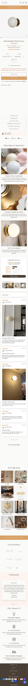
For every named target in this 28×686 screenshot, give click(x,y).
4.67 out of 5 (17, 262)
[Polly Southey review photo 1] (14, 320)
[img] (5, 300)
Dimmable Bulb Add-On (14, 123)
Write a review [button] (14, 276)
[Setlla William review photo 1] (14, 384)
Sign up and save (14, 676)
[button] (12, 49)
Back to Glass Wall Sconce (15, 537)
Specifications (13, 121)
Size (8, 54)
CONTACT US (13, 664)
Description (14, 115)
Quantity (14, 59)
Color (19, 54)
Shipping (9, 47)
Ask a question (14, 128)
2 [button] (13, 439)
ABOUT (14, 673)
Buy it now (14, 78)
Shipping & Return (14, 126)
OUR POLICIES (14, 670)
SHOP (13, 667)
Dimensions (14, 118)
